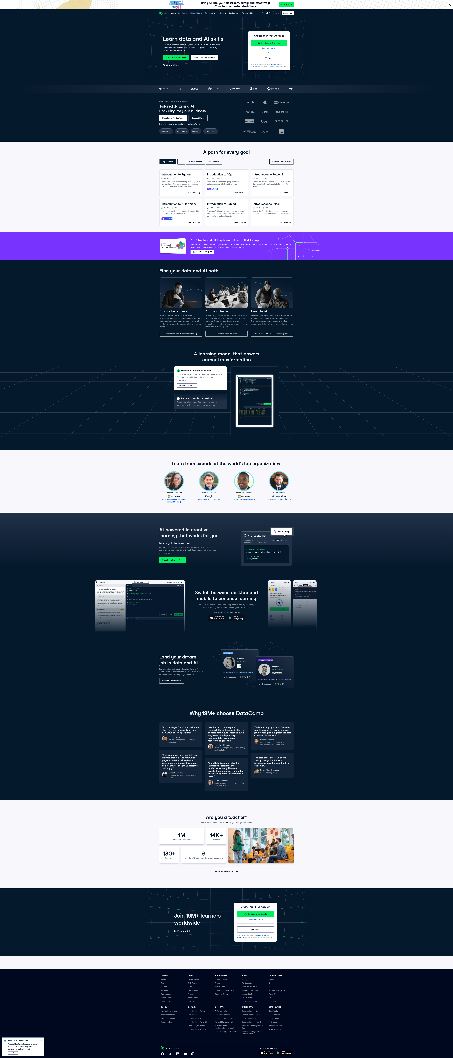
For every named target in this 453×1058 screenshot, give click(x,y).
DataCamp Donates (250, 1001)
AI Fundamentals (221, 1011)
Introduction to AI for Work (198, 1029)
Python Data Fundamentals (225, 1018)
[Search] (262, 13)
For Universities (247, 13)
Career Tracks (195, 161)
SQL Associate (274, 1015)
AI (181, 161)
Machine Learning (168, 1015)
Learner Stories (247, 994)
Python (271, 979)
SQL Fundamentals (222, 1015)
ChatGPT (272, 1001)
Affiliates (164, 990)
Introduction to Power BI (197, 1022)
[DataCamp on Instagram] (192, 1054)
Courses (191, 987)
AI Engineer (273, 1022)
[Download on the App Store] (217, 620)
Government (209, 131)
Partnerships (166, 994)
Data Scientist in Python (251, 1015)
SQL (270, 987)
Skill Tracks (214, 161)
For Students (247, 983)
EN (270, 13)
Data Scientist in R (249, 1018)
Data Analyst (274, 1011)
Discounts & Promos (249, 987)
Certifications (193, 990)
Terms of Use (275, 64)
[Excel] (253, 89)
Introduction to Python (196, 1011)
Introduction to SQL (195, 1015)
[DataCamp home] (177, 1048)
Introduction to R (194, 1018)
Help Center (166, 998)
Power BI (272, 994)
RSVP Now (285, 5)
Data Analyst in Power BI (251, 1022)
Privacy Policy (255, 66)
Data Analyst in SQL (250, 1011)
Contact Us (165, 1001)
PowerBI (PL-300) (275, 1026)
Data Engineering (168, 1018)
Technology (180, 131)
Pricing (217, 983)
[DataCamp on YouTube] (185, 1054)
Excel (271, 998)
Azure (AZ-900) (275, 1029)
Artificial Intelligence (277, 990)
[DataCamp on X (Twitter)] (170, 1054)
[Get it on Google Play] (236, 620)
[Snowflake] (273, 89)
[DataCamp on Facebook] (162, 1054)
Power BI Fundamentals (224, 1022)
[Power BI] (234, 89)
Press (163, 983)
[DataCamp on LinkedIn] (177, 1054)
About (163, 979)
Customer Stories (221, 994)
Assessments (193, 998)
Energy (195, 131)
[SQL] (194, 89)
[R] (180, 89)
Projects (191, 994)
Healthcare (165, 131)
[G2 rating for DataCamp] (171, 65)
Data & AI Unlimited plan (224, 990)
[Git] (291, 89)
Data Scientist (274, 1018)
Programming (166, 1022)
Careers (164, 987)
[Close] (449, 4)
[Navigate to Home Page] (167, 13)
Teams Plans (220, 987)
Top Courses (167, 161)
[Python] (164, 89)
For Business (234, 13)
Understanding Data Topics (225, 1032)
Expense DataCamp (250, 990)
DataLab (191, 1001)
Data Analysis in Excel (197, 1026)
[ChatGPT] (213, 89)
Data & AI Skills (221, 979)
